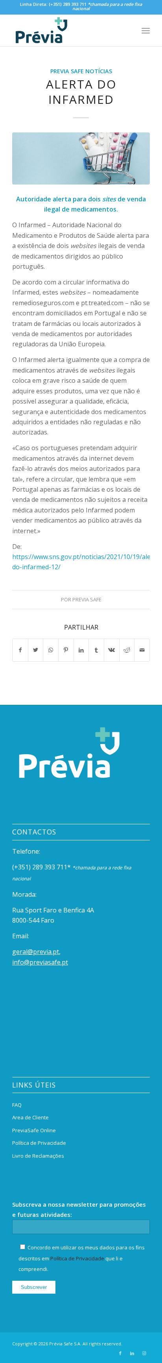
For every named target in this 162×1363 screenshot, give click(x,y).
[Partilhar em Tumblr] (96, 650)
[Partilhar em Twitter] (35, 650)
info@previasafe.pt (40, 962)
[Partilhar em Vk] (111, 650)
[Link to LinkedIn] (132, 1353)
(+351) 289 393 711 (68, 4)
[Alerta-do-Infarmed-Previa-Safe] (81, 158)
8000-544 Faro (33, 920)
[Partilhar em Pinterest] (66, 650)
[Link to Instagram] (144, 1353)
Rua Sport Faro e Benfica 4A (53, 910)
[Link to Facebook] (120, 1353)
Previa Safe (86, 599)
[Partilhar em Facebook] (20, 650)
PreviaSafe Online (34, 1130)
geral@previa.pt (35, 951)
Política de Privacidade (39, 1142)
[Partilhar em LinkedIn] (81, 650)
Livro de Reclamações (38, 1155)
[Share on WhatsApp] (50, 650)
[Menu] (146, 30)
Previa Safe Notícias (81, 71)
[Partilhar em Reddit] (127, 650)
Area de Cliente (30, 1117)
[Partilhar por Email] (141, 650)
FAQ (17, 1104)
